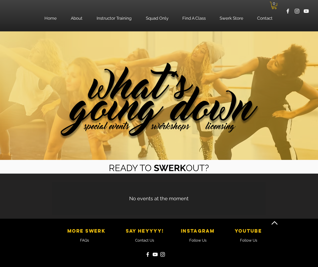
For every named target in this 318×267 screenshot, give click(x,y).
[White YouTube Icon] (306, 11)
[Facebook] (148, 254)
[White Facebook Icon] (288, 11)
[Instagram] (162, 254)
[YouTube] (155, 254)
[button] (274, 5)
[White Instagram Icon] (297, 11)
